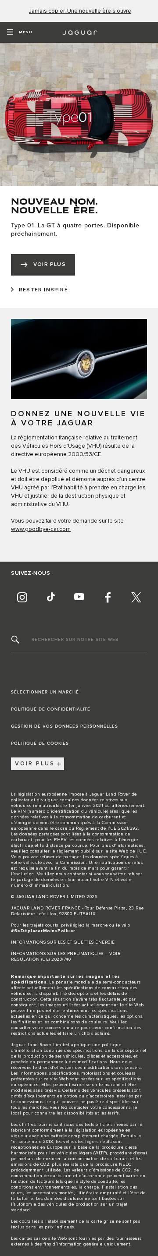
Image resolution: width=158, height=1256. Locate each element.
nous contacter (71, 874)
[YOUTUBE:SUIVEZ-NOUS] (79, 598)
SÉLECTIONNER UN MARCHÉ (45, 692)
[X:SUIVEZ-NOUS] (136, 598)
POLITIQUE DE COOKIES (40, 743)
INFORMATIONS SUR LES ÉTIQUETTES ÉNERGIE (63, 942)
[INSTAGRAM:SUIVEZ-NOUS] (22, 598)
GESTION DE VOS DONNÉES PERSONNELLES (64, 726)
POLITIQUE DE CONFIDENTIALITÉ (50, 709)
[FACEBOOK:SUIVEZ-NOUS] (107, 598)
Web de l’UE (132, 851)
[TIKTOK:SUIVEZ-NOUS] (50, 598)
